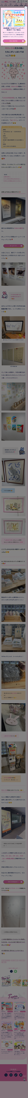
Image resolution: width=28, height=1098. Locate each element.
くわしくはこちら (13, 41)
